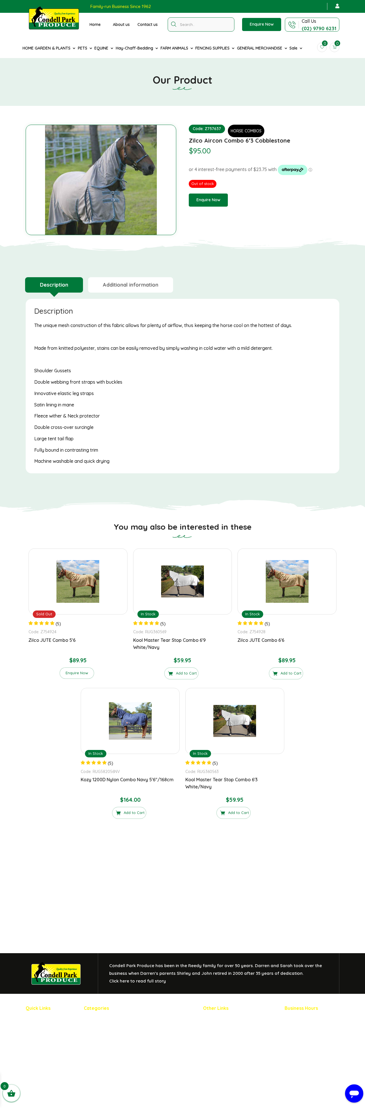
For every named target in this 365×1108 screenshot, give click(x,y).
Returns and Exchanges (225, 1029)
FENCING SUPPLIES (212, 48)
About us (121, 24)
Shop (31, 1038)
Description (54, 284)
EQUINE (101, 48)
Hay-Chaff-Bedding (134, 48)
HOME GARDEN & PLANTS (46, 48)
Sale (293, 48)
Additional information (130, 284)
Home (95, 24)
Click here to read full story (137, 981)
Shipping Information (223, 1038)
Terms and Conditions (224, 1048)
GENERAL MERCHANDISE (259, 48)
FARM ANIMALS (174, 48)
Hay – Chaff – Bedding (106, 1048)
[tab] (54, 285)
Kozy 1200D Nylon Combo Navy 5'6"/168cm (127, 779)
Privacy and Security (223, 1020)
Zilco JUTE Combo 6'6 (261, 640)
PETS (82, 48)
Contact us (147, 24)
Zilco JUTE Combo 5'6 (52, 640)
